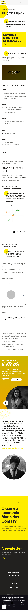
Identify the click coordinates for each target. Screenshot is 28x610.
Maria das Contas (14, 567)
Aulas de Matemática (10, 9)
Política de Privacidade (7, 600)
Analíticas (15, 602)
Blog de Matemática (14, 575)
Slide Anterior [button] (19, 501)
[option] (14, 449)
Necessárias (6, 602)
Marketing (24, 602)
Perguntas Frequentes (14, 580)
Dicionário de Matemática (14, 578)
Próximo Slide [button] (24, 501)
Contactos (14, 583)
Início (3, 9)
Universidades (14, 569)
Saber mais (6, 379)
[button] (25, 2)
